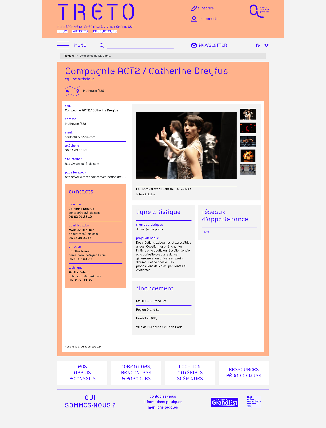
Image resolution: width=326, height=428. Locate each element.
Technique (75, 267)
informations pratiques (163, 402)
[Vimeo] (266, 45)
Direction (75, 204)
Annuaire (69, 55)
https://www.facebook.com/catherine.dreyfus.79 (99, 177)
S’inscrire (206, 8)
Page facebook (75, 172)
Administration (79, 225)
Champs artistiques (149, 224)
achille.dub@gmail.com (85, 276)
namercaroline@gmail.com (87, 255)
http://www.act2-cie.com (82, 163)
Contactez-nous (163, 396)
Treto (98, 13)
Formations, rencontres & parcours (136, 373)
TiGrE (206, 231)
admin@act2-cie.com (83, 233)
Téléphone (72, 145)
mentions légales (163, 407)
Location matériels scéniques (190, 373)
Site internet (73, 159)
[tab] (248, 114)
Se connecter (209, 19)
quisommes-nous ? (90, 402)
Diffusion (75, 246)
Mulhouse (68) (93, 90)
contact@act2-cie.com (80, 137)
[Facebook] (258, 45)
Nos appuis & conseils (82, 373)
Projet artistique (147, 238)
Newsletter (213, 45)
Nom (68, 105)
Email (69, 132)
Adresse (70, 119)
